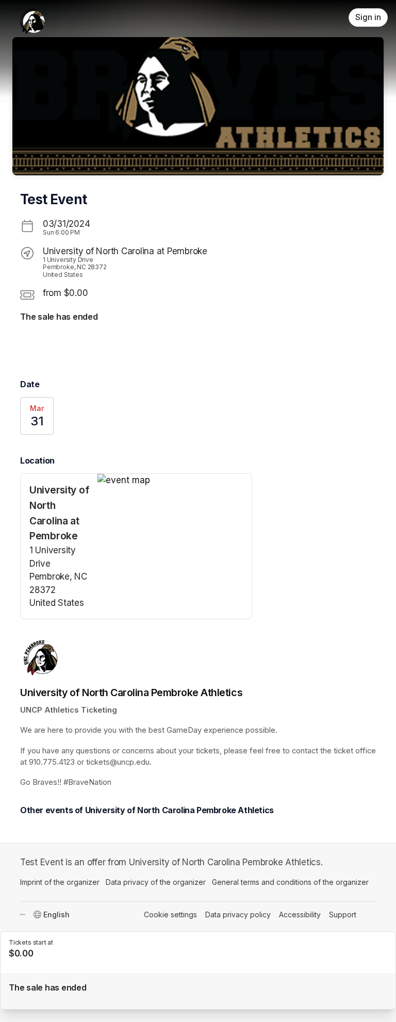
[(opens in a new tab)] (174, 480)
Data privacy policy (238, 914)
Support (342, 914)
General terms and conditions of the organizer (290, 882)
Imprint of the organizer (60, 882)
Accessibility (300, 914)
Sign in (368, 17)
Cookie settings (170, 914)
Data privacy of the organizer (156, 882)
